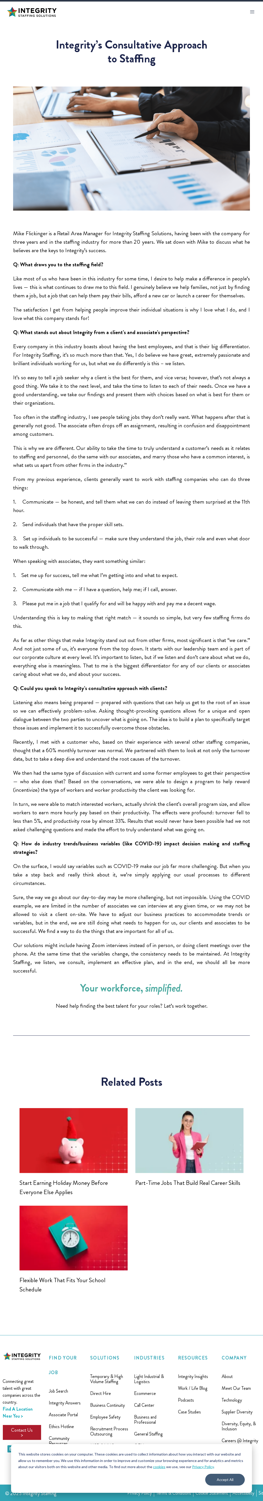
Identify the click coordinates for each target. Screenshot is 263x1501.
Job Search (58, 1391)
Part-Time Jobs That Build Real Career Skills (187, 1182)
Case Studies (189, 1412)
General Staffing (148, 1434)
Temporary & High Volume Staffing (106, 1379)
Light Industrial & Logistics (149, 1379)
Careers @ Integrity (240, 1440)
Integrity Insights (193, 1376)
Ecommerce (145, 1393)
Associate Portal (63, 1414)
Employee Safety (105, 1417)
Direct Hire (100, 1393)
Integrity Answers (65, 1403)
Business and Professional (145, 1420)
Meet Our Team (236, 1388)
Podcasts (186, 1400)
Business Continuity (107, 1405)
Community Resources (59, 1441)
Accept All (225, 1479)
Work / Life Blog (193, 1388)
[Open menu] (252, 12)
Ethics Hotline (61, 1426)
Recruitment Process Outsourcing (109, 1431)
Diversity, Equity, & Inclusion (239, 1426)
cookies (159, 1467)
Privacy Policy (203, 1467)
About (227, 1376)
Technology (232, 1400)
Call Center (144, 1405)
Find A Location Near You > (18, 1412)
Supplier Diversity (237, 1412)
